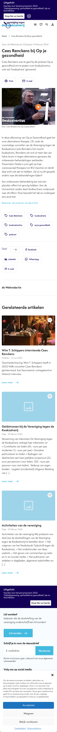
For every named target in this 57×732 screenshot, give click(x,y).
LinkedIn (12, 259)
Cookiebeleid (20, 728)
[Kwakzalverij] (14, 25)
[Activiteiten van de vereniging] (28, 505)
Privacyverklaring (34, 728)
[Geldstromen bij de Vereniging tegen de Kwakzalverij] (28, 406)
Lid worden (18, 633)
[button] (52, 674)
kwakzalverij (38, 215)
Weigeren (28, 713)
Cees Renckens (13, 215)
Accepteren (29, 705)
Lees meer (10, 382)
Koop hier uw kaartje (14, 16)
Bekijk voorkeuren (28, 721)
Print (8, 81)
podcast (10, 234)
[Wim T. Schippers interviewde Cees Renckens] (28, 330)
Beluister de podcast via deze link (20, 203)
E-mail (27, 81)
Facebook (31, 249)
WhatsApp (32, 259)
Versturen (44, 651)
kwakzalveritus (13, 225)
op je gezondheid (40, 225)
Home (4, 36)
